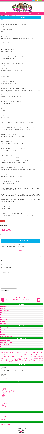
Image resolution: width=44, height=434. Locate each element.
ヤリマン (35, 256)
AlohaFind (3, 405)
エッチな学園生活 (5, 406)
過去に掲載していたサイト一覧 (6, 417)
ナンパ (3, 356)
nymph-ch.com (22, 431)
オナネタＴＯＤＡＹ (5, 398)
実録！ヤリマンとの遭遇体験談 (6, 336)
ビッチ (10, 356)
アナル (35, 352)
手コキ (8, 358)
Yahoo (3, 387)
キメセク (24, 354)
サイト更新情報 (3, 416)
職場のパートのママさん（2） (7, 229)
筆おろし (31, 358)
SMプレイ (14, 352)
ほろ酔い (27, 352)
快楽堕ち (4, 358)
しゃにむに (3, 393)
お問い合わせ (3, 419)
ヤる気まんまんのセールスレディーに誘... (9, 378)
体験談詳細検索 (4, 323)
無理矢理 (25, 358)
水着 (17, 358)
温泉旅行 (20, 358)
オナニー (12, 354)
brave (2, 404)
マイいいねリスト (4, 321)
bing (2, 402)
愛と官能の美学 (4, 388)
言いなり (10, 360)
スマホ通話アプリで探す (5, 344)
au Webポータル (4, 403)
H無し (3, 352)
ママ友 (32, 256)
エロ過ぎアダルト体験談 (6, 392)
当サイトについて (4, 414)
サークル (29, 354)
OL (11, 352)
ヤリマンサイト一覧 (4, 327)
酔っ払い (34, 360)
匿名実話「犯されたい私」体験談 (7, 397)
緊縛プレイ (36, 358)
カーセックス (19, 354)
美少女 (40, 358)
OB (9, 352)
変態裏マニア (4, 396)
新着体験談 (3, 308)
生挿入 (38, 256)
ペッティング (24, 356)
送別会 (23, 360)
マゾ (29, 356)
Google (3, 386)
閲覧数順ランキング (4, 312)
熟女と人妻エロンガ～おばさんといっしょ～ (9, 390)
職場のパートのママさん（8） (7, 230)
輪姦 (18, 360)
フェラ (17, 356)
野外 (40, 360)
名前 (21, 286)
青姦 (10, 362)
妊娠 (40, 356)
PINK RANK (3, 394)
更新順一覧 (4, 334)
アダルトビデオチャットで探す (6, 342)
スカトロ (34, 354)
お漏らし (18, 352)
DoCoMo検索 (4, 389)
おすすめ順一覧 (4, 329)
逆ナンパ (28, 360)
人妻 (30, 256)
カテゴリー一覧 (4, 319)
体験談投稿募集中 (5, 306)
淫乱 (40, 256)
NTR (6, 352)
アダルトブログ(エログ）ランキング (8, 391)
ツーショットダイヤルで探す (6, 340)
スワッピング (39, 354)
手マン (13, 358)
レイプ (37, 356)
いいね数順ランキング (5, 310)
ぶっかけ (21, 352)
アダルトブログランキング (5, 424)
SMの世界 (3, 395)
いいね (2, 221)
